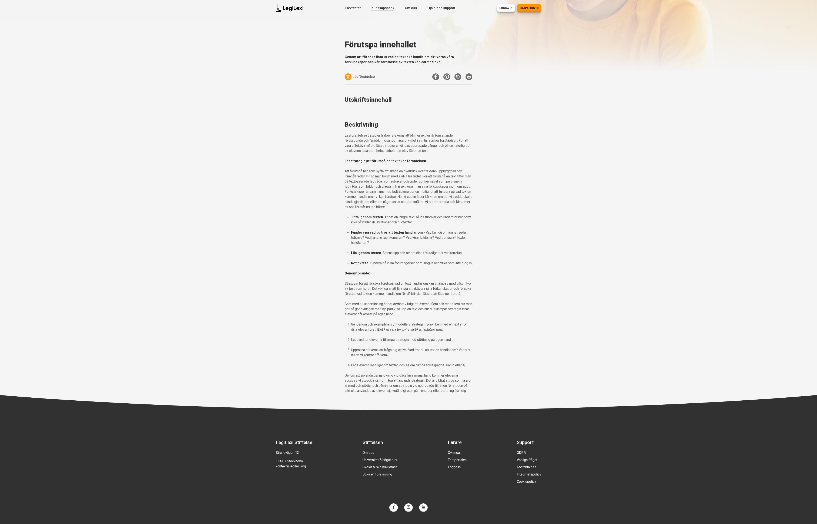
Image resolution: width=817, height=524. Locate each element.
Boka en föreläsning (377, 474)
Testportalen (457, 460)
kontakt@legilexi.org (291, 466)
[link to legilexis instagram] (408, 508)
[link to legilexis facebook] (393, 508)
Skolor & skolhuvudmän (380, 467)
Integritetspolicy (529, 474)
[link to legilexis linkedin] (423, 508)
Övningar (454, 453)
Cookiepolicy (526, 482)
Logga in (454, 467)
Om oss (368, 453)
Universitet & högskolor (380, 460)
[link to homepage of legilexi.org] (289, 8)
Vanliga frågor (527, 460)
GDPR (521, 453)
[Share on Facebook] (435, 76)
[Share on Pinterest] (446, 76)
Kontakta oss (526, 467)
